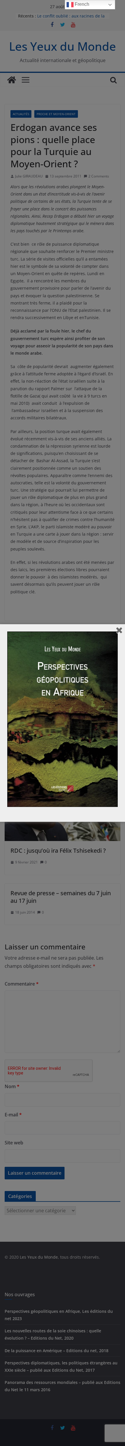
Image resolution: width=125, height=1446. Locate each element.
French (81, 4)
